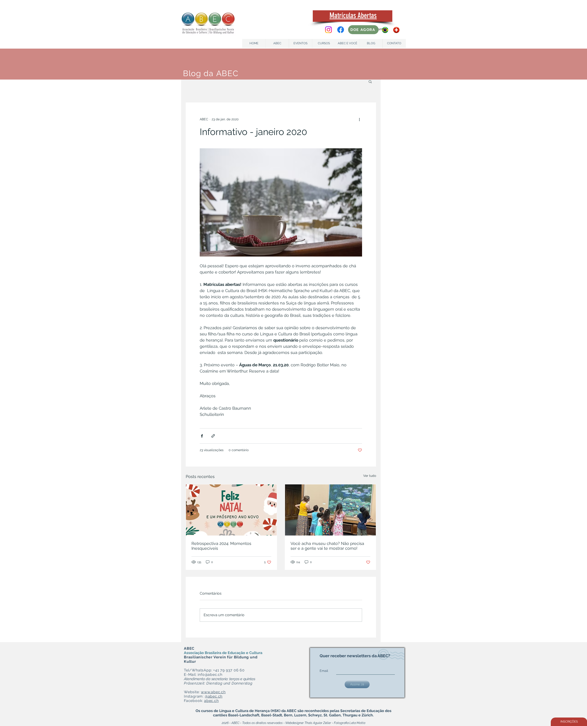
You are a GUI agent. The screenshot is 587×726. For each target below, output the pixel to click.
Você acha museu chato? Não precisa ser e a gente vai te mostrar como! (327, 546)
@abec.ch (213, 696)
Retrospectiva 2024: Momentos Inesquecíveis (221, 546)
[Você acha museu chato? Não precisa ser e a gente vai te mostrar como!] (330, 510)
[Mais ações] (359, 119)
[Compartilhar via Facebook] (202, 436)
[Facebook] (340, 29)
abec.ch (211, 700)
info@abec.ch (210, 674)
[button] (370, 81)
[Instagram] (328, 29)
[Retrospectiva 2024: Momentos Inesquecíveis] (231, 510)
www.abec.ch (213, 692)
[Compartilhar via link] (213, 436)
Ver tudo (369, 476)
